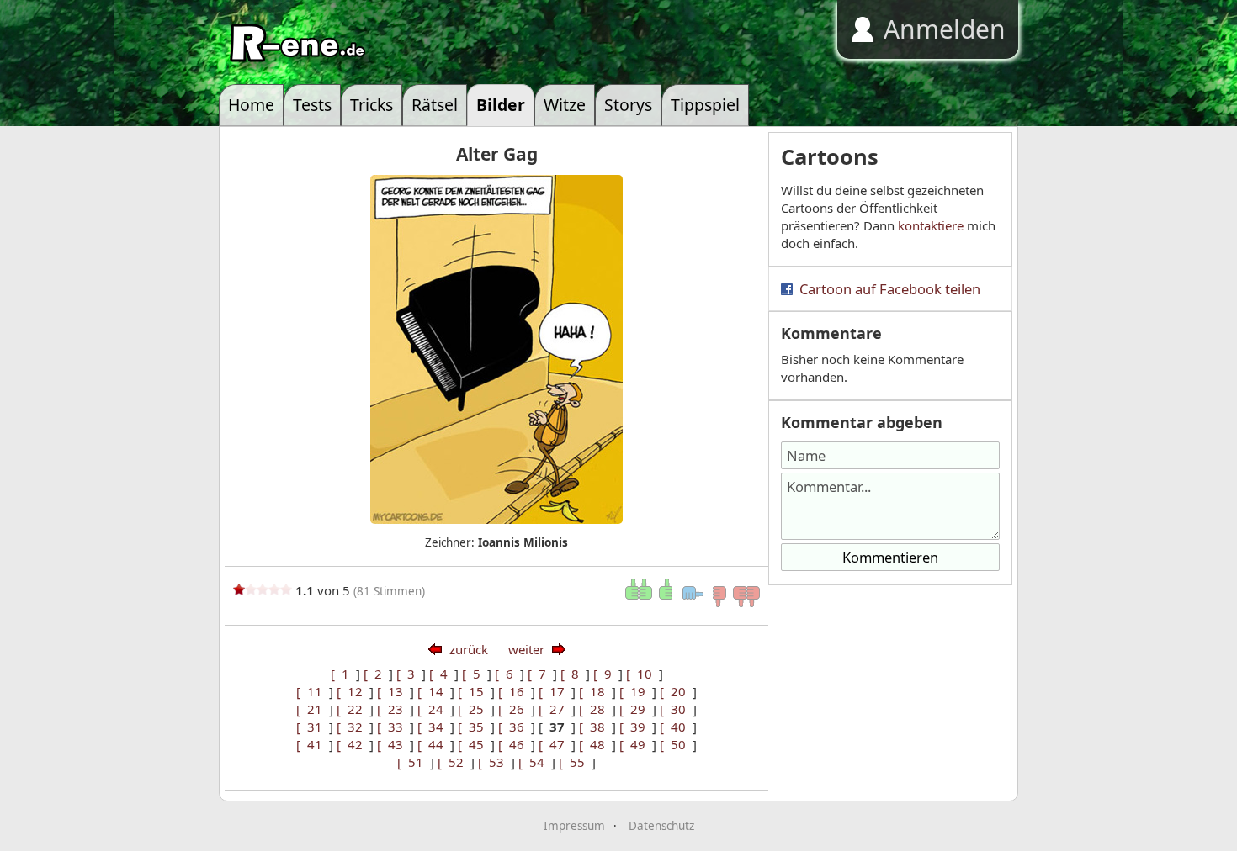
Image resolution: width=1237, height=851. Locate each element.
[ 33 (393, 726)
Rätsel (434, 104)
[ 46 (514, 744)
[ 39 (635, 726)
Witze (565, 104)
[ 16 (514, 691)
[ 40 (676, 726)
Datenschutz (661, 825)
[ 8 (573, 673)
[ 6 (507, 673)
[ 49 (635, 744)
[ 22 (353, 708)
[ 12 (353, 691)
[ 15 (474, 691)
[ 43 (393, 744)
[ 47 (555, 744)
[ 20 (676, 691)
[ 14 (433, 691)
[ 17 (555, 691)
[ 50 (676, 744)
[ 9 (605, 673)
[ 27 (555, 708)
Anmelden (945, 29)
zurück (468, 649)
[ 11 (312, 691)
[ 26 (514, 708)
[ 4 (441, 673)
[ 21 (312, 708)
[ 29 (635, 708)
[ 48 (595, 744)
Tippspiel (705, 104)
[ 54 (534, 761)
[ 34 (433, 726)
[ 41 (312, 744)
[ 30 (676, 708)
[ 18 (595, 691)
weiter (526, 649)
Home (251, 104)
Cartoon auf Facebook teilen (889, 289)
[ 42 (353, 744)
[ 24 (433, 708)
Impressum (574, 825)
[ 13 (393, 691)
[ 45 (474, 744)
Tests (312, 104)
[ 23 (393, 708)
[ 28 (595, 708)
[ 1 (343, 673)
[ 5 (474, 673)
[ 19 (635, 691)
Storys (628, 104)
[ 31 (312, 726)
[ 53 (494, 761)
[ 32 (353, 726)
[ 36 (514, 726)
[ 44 (433, 744)
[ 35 (474, 726)
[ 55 (575, 761)
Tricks (371, 104)
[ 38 (595, 726)
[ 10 (642, 673)
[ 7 (540, 673)
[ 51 (413, 761)
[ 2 (376, 673)
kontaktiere (931, 225)
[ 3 (409, 673)
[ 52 (454, 761)
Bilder (500, 104)
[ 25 (474, 708)
